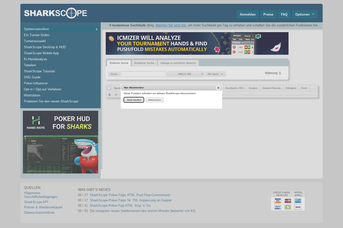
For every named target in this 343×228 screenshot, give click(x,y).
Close (218, 87)
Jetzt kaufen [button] (134, 99)
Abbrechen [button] (154, 99)
